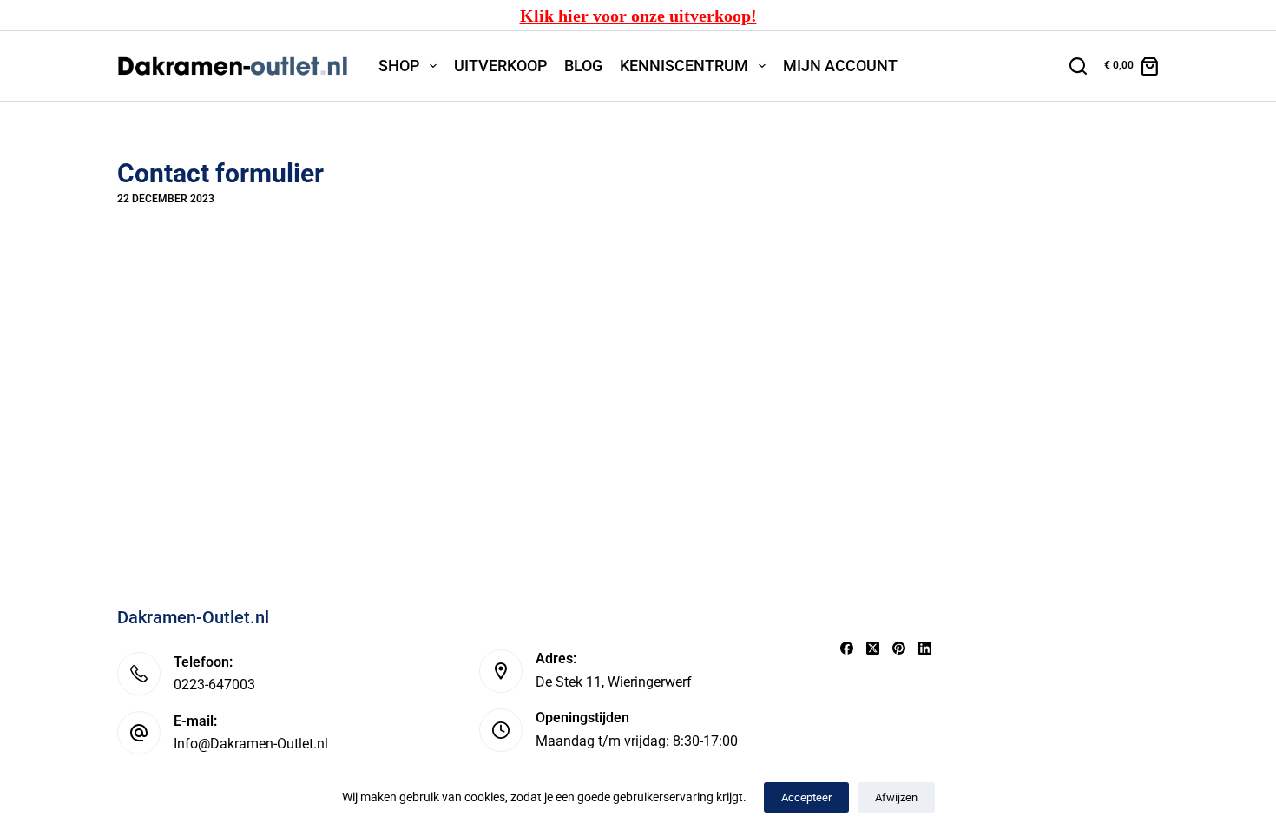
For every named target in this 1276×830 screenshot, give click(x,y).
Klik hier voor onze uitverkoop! (638, 15)
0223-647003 (214, 684)
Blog (583, 65)
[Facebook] (846, 648)
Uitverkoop (500, 65)
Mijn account (840, 65)
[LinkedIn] (924, 648)
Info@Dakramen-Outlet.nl (251, 743)
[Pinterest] (898, 648)
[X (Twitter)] (872, 648)
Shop (398, 65)
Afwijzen (896, 797)
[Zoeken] (1078, 66)
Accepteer (806, 797)
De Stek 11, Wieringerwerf (614, 682)
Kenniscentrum (684, 65)
